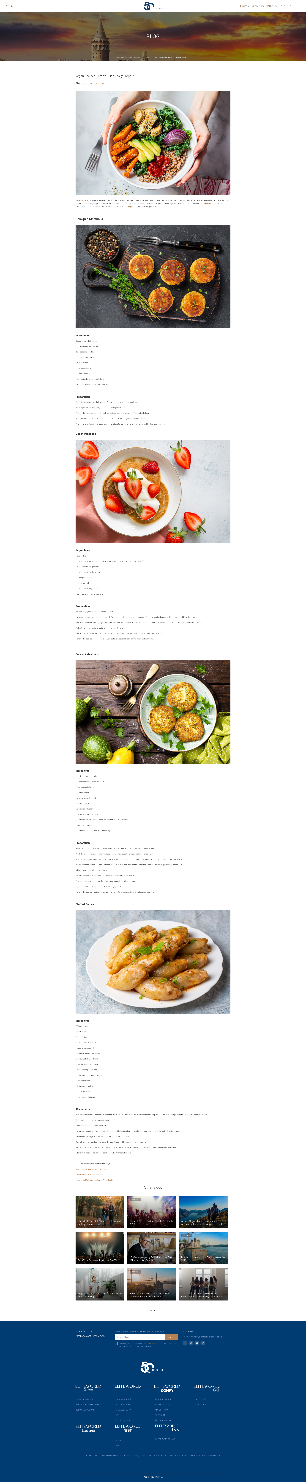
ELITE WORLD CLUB (277, 6)
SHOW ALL (151, 1311)
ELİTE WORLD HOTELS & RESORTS (128, 58)
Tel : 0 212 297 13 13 (157, 1456)
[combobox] (291, 6)
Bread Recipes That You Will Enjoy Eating (91, 1169)
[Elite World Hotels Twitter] (96, 83)
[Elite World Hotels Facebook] (85, 83)
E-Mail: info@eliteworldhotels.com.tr (205, 1456)
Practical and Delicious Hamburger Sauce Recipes (95, 1180)
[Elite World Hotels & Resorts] (298, 6)
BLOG (147, 58)
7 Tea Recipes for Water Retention (89, 1175)
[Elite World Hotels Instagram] (91, 83)
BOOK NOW (259, 6)
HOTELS (245, 6)
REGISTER (171, 1337)
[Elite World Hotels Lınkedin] (102, 83)
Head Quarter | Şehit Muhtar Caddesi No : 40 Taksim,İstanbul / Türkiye (115, 1456)
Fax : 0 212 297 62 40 (178, 1456)
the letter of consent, (152, 1344)
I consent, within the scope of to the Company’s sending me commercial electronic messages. (145, 1345)
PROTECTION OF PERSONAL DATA (90, 1336)
